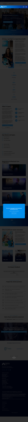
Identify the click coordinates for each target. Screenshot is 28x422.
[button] (13, 357)
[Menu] (26, 7)
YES (12, 213)
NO (15, 213)
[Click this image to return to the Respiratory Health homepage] (4, 7)
